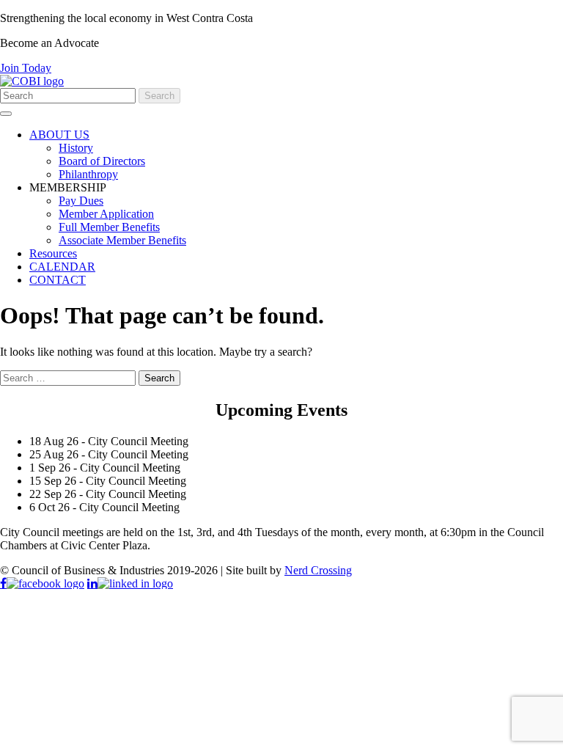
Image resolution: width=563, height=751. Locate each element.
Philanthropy (88, 174)
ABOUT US (59, 134)
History (76, 148)
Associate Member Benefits (122, 240)
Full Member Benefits (109, 227)
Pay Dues (81, 200)
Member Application (106, 214)
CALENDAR (62, 266)
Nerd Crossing (318, 570)
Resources (53, 253)
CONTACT (57, 280)
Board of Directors (102, 161)
